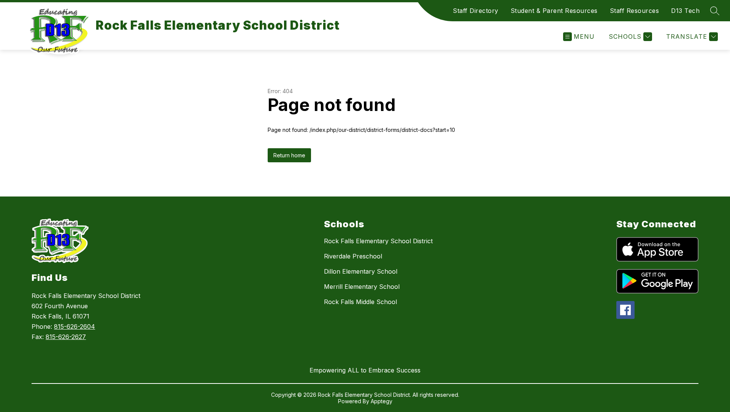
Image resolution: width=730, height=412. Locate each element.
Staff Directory (475, 10)
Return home (289, 155)
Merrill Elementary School (362, 286)
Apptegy (381, 401)
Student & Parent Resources (554, 10)
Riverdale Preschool (353, 256)
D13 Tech (685, 10)
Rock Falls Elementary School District (378, 241)
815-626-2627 (66, 337)
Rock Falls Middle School (360, 302)
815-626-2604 (74, 326)
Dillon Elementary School (360, 271)
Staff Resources (634, 10)
